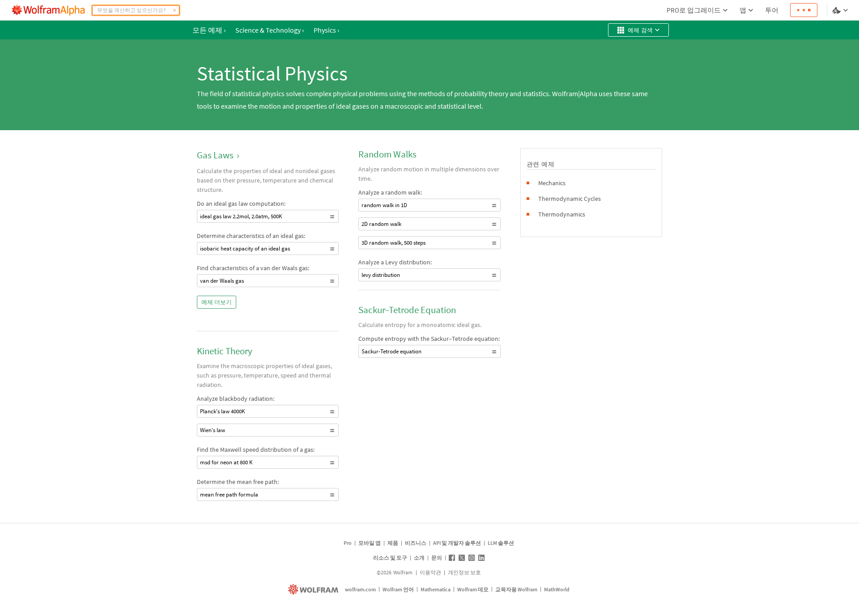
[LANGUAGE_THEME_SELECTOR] (841, 10)
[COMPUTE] (174, 10)
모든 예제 (208, 29)
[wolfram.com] (314, 589)
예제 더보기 (216, 302)
